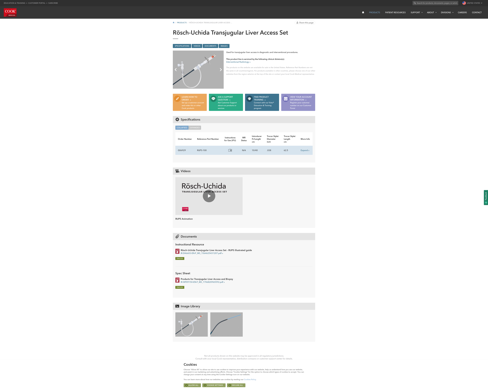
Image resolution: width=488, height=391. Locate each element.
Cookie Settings (215, 385)
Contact (477, 12)
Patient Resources (395, 12)
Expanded (195, 128)
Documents (210, 46)
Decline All (237, 385)
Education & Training (14, 3)
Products (374, 12)
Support (415, 12)
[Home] (363, 12)
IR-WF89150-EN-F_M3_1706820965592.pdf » (203, 282)
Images (224, 46)
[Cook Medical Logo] (10, 12)
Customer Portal (36, 3)
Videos (197, 46)
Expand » (305, 150)
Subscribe (53, 3)
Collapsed (182, 128)
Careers (462, 12)
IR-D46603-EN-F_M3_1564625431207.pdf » (202, 253)
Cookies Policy (250, 379)
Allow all (193, 385)
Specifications (182, 46)
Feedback (486, 196)
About (430, 12)
